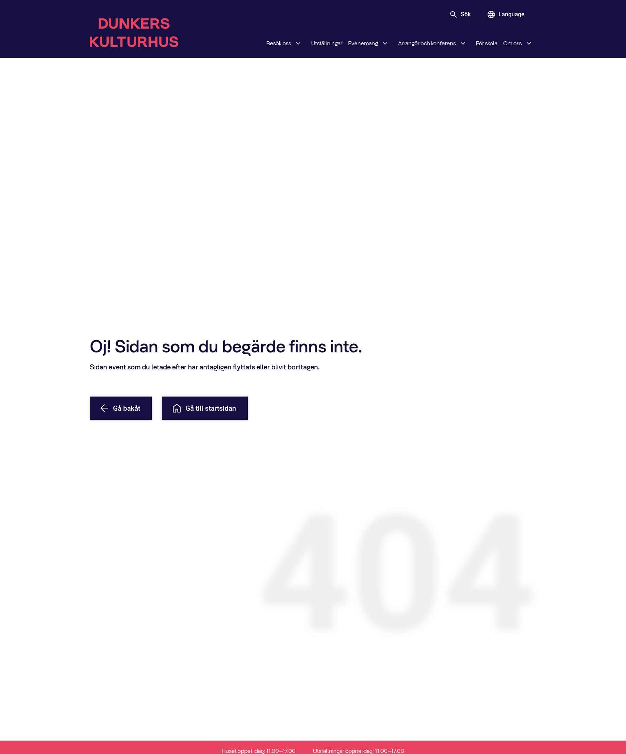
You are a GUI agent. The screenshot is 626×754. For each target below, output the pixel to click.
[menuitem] (285, 43)
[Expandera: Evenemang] (385, 43)
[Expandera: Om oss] (529, 43)
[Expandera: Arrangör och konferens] (463, 43)
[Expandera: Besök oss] (298, 43)
